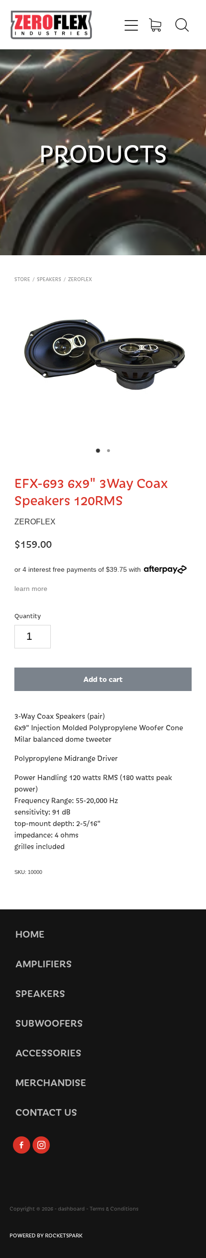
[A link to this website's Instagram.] (41, 1145)
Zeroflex (80, 279)
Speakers (49, 279)
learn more (30, 588)
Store (22, 279)
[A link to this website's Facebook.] (21, 1145)
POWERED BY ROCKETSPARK (46, 1235)
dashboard (71, 1208)
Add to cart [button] (103, 679)
